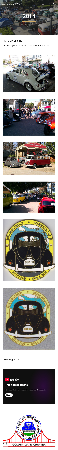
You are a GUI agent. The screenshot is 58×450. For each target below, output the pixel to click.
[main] (29, 17)
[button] (3, 4)
